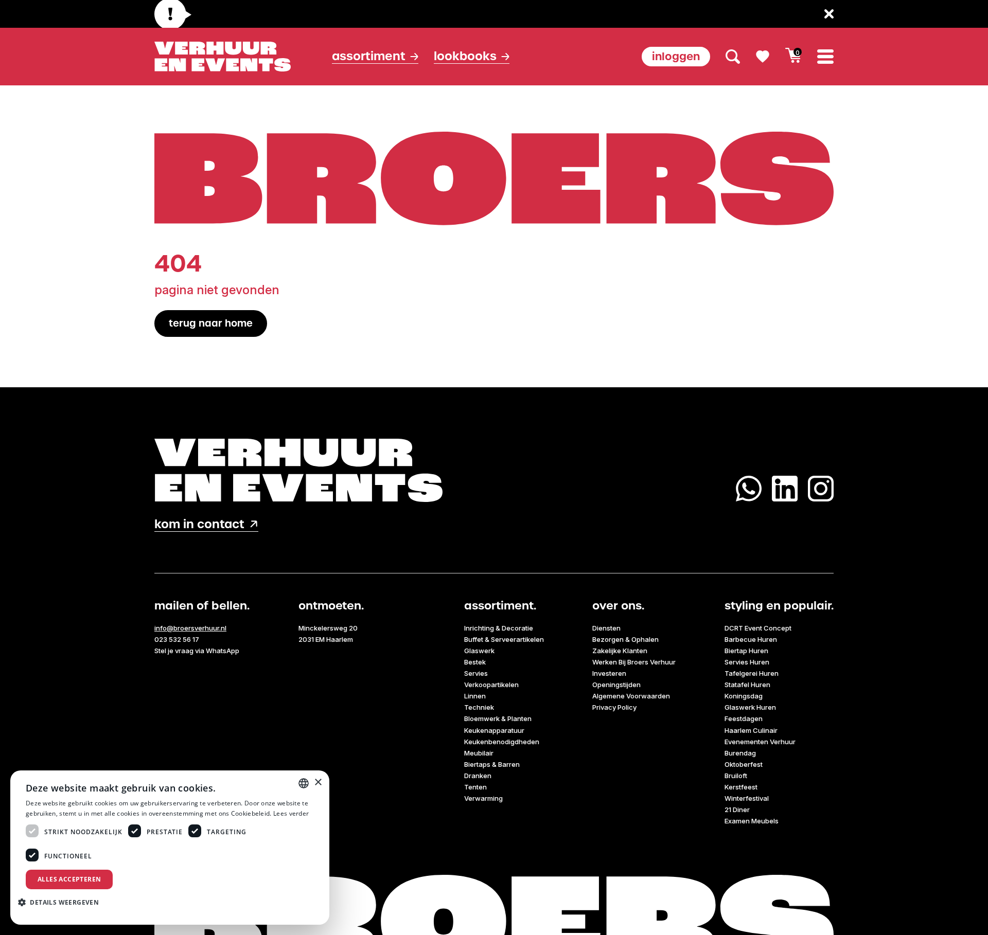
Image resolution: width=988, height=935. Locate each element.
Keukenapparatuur (494, 730)
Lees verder (291, 813)
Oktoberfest (744, 764)
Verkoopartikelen (491, 684)
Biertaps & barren (492, 764)
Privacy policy (614, 707)
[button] (62, 902)
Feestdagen (744, 718)
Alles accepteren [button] (69, 879)
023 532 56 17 (176, 639)
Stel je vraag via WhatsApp (196, 650)
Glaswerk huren (750, 707)
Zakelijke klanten (619, 650)
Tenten (475, 787)
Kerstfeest (741, 787)
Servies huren (747, 662)
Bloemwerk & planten (498, 718)
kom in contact (199, 524)
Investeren (609, 673)
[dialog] (169, 847)
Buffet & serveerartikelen (504, 639)
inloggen (676, 56)
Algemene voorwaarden (631, 696)
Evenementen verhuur (760, 742)
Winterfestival (747, 798)
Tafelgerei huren (752, 673)
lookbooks (465, 56)
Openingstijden (616, 684)
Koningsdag (744, 696)
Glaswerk (479, 650)
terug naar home (211, 323)
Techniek (479, 707)
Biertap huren (746, 650)
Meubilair (478, 753)
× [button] (318, 782)
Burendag (740, 753)
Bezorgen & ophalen (625, 639)
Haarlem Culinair (751, 730)
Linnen (475, 696)
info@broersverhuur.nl (190, 628)
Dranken (477, 775)
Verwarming (483, 798)
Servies (476, 673)
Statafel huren (747, 684)
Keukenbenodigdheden (501, 742)
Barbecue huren (751, 639)
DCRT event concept (758, 628)
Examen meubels (752, 821)
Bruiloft (736, 775)
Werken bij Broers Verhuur (634, 662)
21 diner (737, 809)
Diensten (606, 628)
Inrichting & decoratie (498, 628)
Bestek (475, 662)
